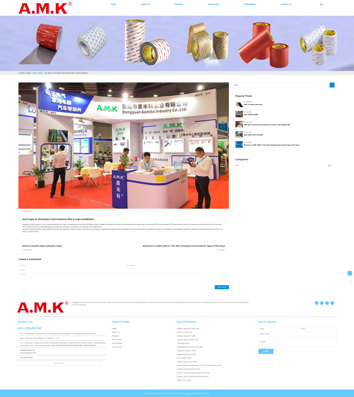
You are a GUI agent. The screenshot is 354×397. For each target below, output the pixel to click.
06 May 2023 (248, 122)
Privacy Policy (204, 393)
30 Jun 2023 (248, 112)
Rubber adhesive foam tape (188, 369)
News (40, 73)
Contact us (286, 4)
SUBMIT (266, 351)
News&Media (250, 4)
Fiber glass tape (184, 380)
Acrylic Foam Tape (184, 332)
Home (34, 73)
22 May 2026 (248, 102)
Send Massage (221, 287)
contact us (59, 363)
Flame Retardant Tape (186, 351)
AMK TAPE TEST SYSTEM (253, 135)
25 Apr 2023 (248, 132)
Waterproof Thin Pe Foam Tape (190, 347)
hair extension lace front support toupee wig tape (199, 365)
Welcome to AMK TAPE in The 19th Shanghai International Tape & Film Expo (272, 145)
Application (213, 4)
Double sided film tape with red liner (193, 376)
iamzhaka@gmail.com (28, 353)
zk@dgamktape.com (27, 350)
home (113, 4)
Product (179, 4)
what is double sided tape (253, 104)
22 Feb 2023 (27, 211)
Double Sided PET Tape (186, 336)
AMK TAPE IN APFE (251, 115)
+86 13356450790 (29, 328)
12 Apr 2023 (248, 142)
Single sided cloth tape (187, 362)
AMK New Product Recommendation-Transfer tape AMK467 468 (267, 125)
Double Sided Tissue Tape (187, 340)
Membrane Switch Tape (186, 354)
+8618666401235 (26, 357)
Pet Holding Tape (184, 358)
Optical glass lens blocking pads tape (193, 373)
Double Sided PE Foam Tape (188, 328)
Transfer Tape (183, 343)
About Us (145, 4)
